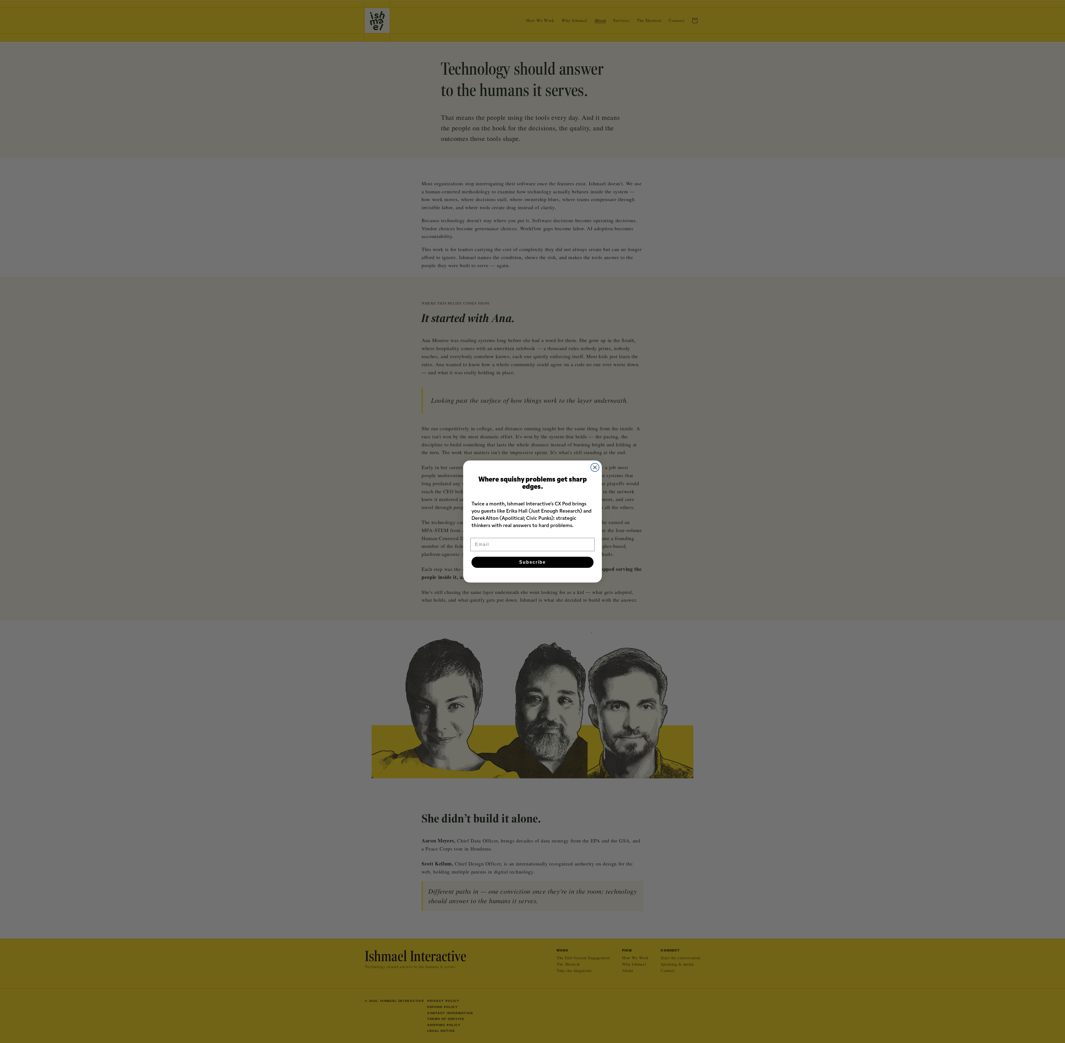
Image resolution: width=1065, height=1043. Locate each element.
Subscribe (532, 562)
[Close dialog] (595, 467)
